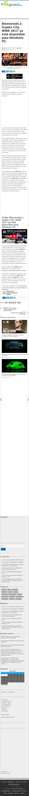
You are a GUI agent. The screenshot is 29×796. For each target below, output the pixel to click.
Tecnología (18, 598)
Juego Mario (4, 709)
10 (16, 677)
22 (9, 681)
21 (6, 681)
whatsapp (14, 71)
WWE (19, 302)
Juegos (11, 50)
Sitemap (17, 793)
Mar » (6, 685)
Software (12, 598)
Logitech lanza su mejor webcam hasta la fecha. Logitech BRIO (10, 308)
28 (6, 683)
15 (9, 679)
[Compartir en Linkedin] (11, 71)
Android (4, 589)
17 (16, 679)
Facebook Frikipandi (5, 706)
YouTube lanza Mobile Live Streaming (18, 313)
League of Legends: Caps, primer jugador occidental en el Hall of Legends (12, 335)
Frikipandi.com (10, 782)
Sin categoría (19, 596)
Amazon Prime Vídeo (5, 773)
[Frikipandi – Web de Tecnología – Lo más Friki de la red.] (14, 3)
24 (16, 681)
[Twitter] (15, 786)
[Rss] (11, 786)
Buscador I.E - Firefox (6, 702)
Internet (10, 592)
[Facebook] (12, 786)
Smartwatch (5, 598)
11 (19, 677)
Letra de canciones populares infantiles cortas (12, 559)
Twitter (5, 793)
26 (22, 681)
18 (19, 679)
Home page (7, 788)
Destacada (6, 50)
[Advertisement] (14, 112)
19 (22, 679)
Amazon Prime (4, 771)
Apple (9, 589)
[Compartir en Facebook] (3, 71)
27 (2, 683)
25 (19, 681)
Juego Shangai (4, 710)
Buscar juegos (4, 699)
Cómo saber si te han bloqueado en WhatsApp (12, 562)
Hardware (4, 592)
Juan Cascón (19, 782)
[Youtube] (17, 786)
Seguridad (12, 596)
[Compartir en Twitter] (7, 71)
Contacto (22, 793)
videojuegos (12, 302)
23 (12, 681)
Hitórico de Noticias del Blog (7, 717)
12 (22, 677)
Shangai (21, 788)
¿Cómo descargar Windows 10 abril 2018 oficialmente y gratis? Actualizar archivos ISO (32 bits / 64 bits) (12, 580)
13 (2, 679)
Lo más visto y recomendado (9, 594)
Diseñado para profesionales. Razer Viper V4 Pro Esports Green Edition (13, 374)
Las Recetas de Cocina (6, 701)
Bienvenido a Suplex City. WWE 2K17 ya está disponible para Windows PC (14, 287)
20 (2, 681)
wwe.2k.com (14, 282)
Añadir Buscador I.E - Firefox (19, 791)
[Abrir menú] (2, 4)
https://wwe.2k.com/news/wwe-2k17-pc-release (14, 270)
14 (6, 679)
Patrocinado (5, 596)
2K (6, 302)
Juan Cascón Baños (8, 47)
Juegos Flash (4, 707)
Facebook (11, 793)
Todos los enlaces (5, 714)
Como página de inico (6, 704)
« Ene (2, 685)
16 (12, 679)
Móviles (19, 594)
